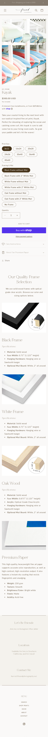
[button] (5, 10)
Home (24, 709)
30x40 (20, 154)
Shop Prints (24, 705)
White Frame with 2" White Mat (19, 187)
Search (24, 702)
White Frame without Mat (16, 181)
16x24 (18, 149)
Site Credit (34, 736)
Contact (24, 716)
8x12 (7, 149)
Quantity (5, 210)
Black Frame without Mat (16, 170)
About (24, 712)
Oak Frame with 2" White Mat (18, 199)
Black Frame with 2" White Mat (19, 176)
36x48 (32, 154)
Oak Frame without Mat (15, 193)
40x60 (7, 160)
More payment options (24, 236)
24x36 (7, 154)
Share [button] (7, 260)
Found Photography (22, 736)
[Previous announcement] (5, 3)
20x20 (31, 149)
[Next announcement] (43, 3)
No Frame (9, 204)
